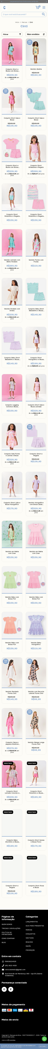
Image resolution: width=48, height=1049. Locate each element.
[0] (37, 8)
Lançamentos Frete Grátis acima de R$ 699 (24, 1)
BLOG (4, 942)
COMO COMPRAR (8, 938)
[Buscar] (43, 14)
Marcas (24, 22)
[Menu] (43, 7)
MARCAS (29, 930)
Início (17, 22)
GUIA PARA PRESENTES (35, 926)
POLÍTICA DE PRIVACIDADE (7, 933)
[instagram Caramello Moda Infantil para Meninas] (4, 989)
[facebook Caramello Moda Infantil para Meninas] (10, 989)
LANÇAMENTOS (32, 922)
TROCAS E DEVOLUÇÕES (11, 928)
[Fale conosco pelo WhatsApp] (44, 1038)
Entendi (43, 1046)
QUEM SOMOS (7, 924)
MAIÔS (28, 946)
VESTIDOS (30, 938)
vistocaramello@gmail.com (15, 969)
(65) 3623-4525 (11, 965)
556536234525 (10, 961)
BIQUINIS (29, 942)
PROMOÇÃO (30, 950)
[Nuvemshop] (9, 1040)
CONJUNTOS (30, 934)
